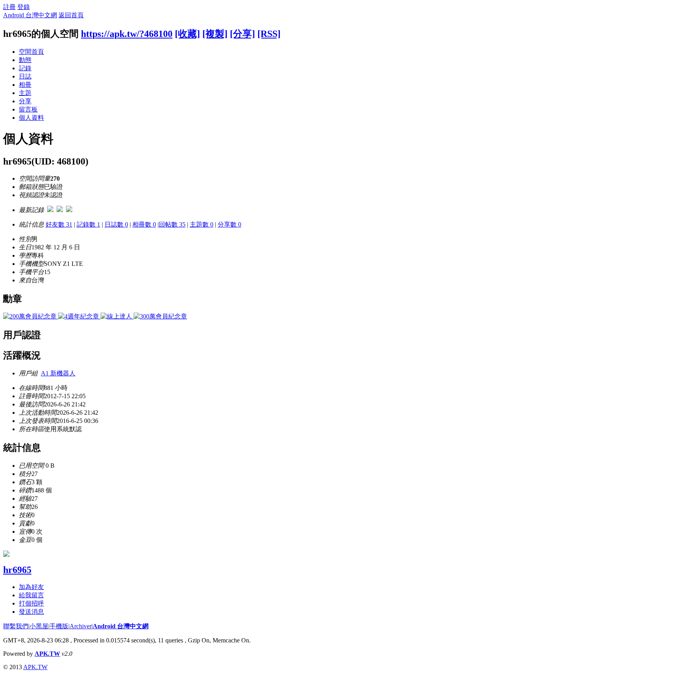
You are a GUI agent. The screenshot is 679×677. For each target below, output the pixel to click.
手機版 (59, 626)
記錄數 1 (88, 224)
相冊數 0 (144, 224)
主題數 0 (201, 224)
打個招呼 (31, 603)
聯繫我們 (15, 626)
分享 (25, 101)
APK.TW (47, 653)
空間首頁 (31, 51)
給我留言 (31, 595)
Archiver (81, 626)
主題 (25, 93)
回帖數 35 (172, 224)
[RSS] (269, 34)
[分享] (242, 34)
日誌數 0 (116, 224)
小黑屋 (38, 626)
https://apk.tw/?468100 (127, 34)
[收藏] (187, 34)
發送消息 (31, 611)
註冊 (9, 7)
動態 (25, 60)
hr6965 (17, 570)
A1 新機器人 (58, 373)
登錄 (23, 7)
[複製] (215, 34)
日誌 (25, 76)
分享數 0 (229, 224)
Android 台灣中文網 (30, 15)
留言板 (28, 109)
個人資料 (31, 117)
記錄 (25, 68)
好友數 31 (59, 224)
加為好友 (31, 587)
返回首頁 (71, 15)
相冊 (25, 84)
